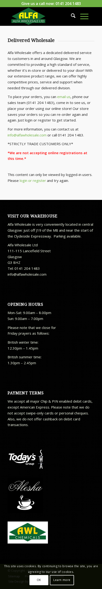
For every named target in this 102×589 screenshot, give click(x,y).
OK (39, 580)
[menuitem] (70, 16)
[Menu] (81, 16)
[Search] (70, 16)
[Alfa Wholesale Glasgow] (42, 16)
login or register (33, 180)
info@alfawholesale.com (27, 135)
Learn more (61, 580)
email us (63, 96)
